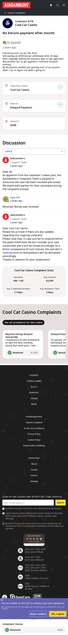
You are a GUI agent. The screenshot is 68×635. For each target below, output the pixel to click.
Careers (34, 475)
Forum (34, 398)
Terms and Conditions (34, 428)
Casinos (34, 375)
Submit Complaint (34, 422)
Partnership (34, 458)
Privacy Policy (34, 434)
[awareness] (20, 597)
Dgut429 (16, 42)
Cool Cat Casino (19, 90)
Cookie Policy (34, 439)
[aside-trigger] (34, 619)
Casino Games (34, 381)
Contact (34, 469)
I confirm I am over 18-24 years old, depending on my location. (33, 508)
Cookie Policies (31, 523)
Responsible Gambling (34, 445)
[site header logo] (16, 5)
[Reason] (60, 104)
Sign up (60, 502)
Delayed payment (21, 107)
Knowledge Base (34, 416)
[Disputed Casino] (60, 86)
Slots (34, 386)
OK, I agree (57, 613)
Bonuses (34, 392)
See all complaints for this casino (23, 322)
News (34, 404)
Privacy (17, 523)
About (34, 463)
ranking (7, 252)
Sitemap (34, 481)
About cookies (38, 613)
